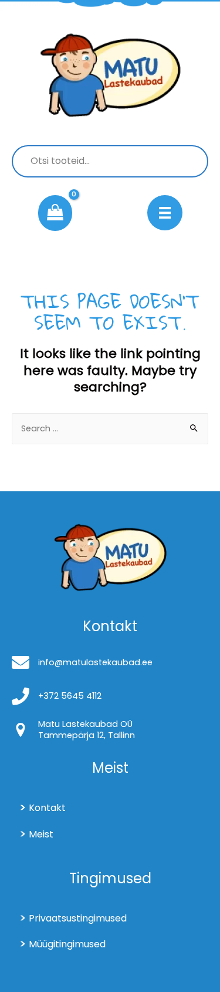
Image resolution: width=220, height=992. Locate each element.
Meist (41, 834)
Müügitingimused (67, 944)
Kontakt (47, 808)
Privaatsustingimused (78, 918)
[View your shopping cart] (55, 213)
